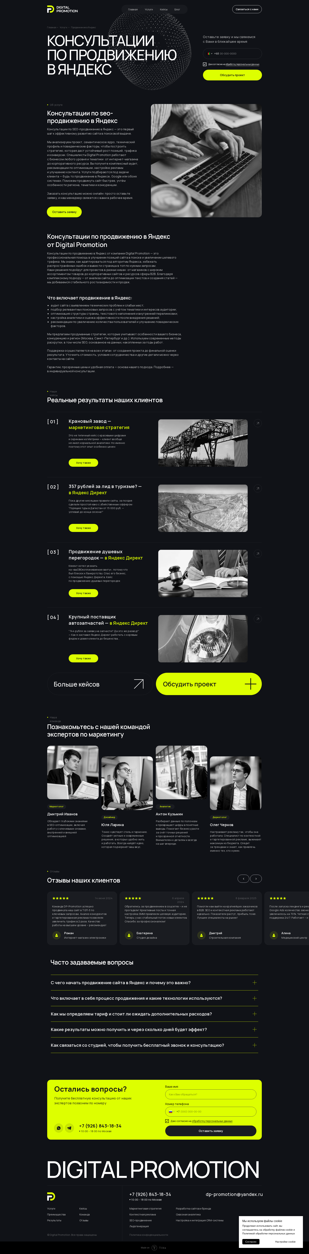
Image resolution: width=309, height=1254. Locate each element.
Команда (84, 1214)
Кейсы (164, 9)
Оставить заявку (211, 1131)
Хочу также (83, 462)
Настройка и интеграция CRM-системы (200, 1220)
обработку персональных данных (242, 64)
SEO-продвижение (140, 1220)
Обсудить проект (232, 75)
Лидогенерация (139, 1226)
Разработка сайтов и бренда (193, 1208)
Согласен (250, 1241)
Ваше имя (171, 1087)
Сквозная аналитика (188, 1214)
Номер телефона (177, 1104)
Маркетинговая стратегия (145, 1208)
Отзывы (83, 1220)
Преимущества (56, 1214)
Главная (133, 9)
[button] (209, 684)
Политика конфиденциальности (148, 1234)
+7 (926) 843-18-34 (100, 1126)
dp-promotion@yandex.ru (234, 1194)
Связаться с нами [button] (247, 9)
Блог (177, 9)
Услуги (149, 9)
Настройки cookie (285, 1241)
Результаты (54, 1220)
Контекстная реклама (142, 1214)
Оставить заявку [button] (64, 212)
